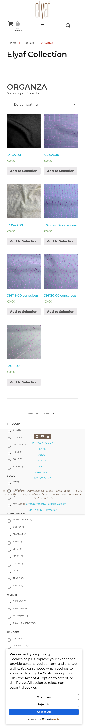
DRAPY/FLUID (21, 646)
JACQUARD (19, 444)
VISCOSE (18, 585)
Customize (44, 697)
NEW (17, 489)
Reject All (43, 704)
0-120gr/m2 (19, 601)
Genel (17, 430)
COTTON (18, 527)
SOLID (17, 459)
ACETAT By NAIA (22, 519)
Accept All (44, 711)
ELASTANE (19, 534)
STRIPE (18, 466)
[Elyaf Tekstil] (42, 10)
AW (16, 482)
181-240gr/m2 (20, 616)
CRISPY (17, 638)
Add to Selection (23, 171)
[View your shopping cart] (10, 23)
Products (28, 42)
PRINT (17, 452)
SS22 (16, 504)
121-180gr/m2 (20, 608)
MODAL (18, 556)
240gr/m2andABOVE (24, 623)
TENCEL (18, 578)
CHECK (17, 437)
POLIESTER (20, 571)
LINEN (17, 549)
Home (12, 42)
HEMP (17, 541)
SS (15, 497)
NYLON (18, 563)
